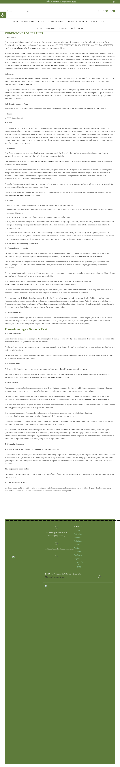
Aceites (104, 22)
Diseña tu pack (76, 28)
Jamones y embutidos (77, 22)
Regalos (63, 28)
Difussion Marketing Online (55, 577)
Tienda (41, 22)
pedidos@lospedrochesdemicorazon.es (46, 304)
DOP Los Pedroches (56, 22)
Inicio (15, 22)
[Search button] (28, 11)
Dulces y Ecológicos (46, 28)
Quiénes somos (27, 22)
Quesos (94, 22)
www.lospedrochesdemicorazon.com (27, 48)
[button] (3, 15)
